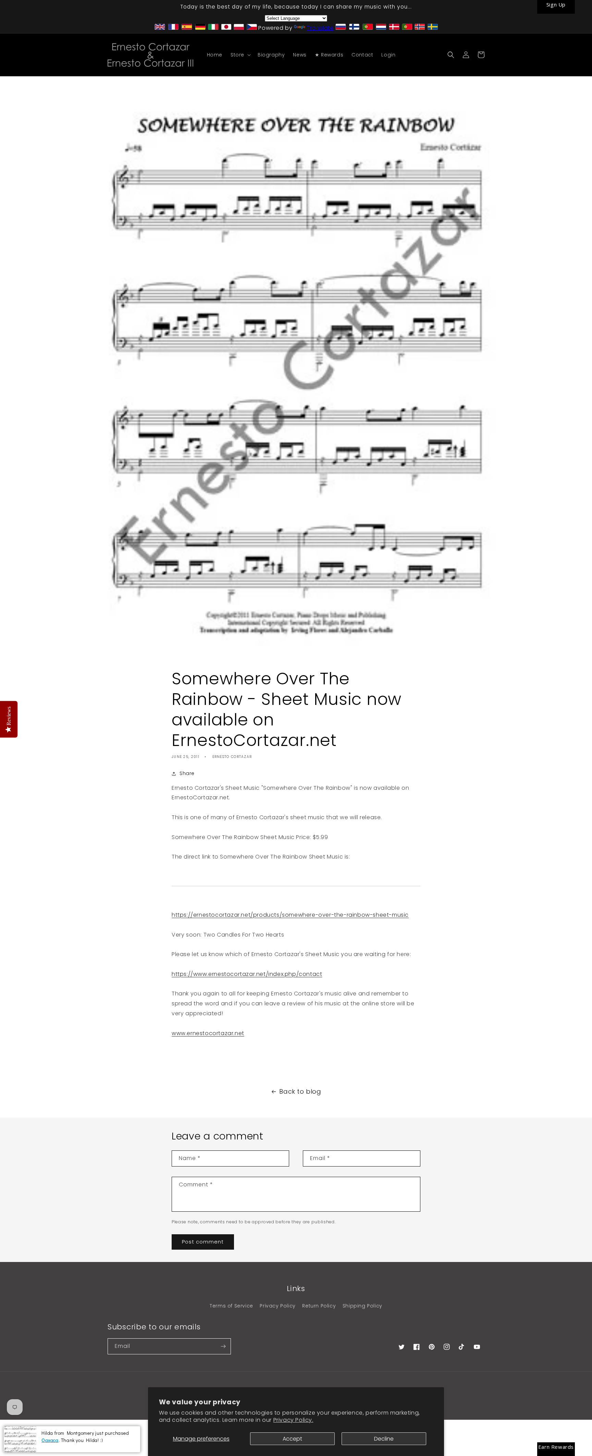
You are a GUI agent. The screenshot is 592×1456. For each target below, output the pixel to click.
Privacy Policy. (293, 1420)
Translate (320, 28)
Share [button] (187, 773)
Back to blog (300, 1091)
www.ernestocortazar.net (208, 1033)
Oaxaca (50, 1439)
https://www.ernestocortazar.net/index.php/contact (247, 974)
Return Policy (319, 1305)
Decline (384, 1439)
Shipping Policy (362, 1305)
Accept (292, 1439)
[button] (240, 55)
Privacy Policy (277, 1305)
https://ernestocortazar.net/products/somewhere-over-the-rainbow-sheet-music (290, 915)
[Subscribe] (223, 1346)
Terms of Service (231, 1305)
